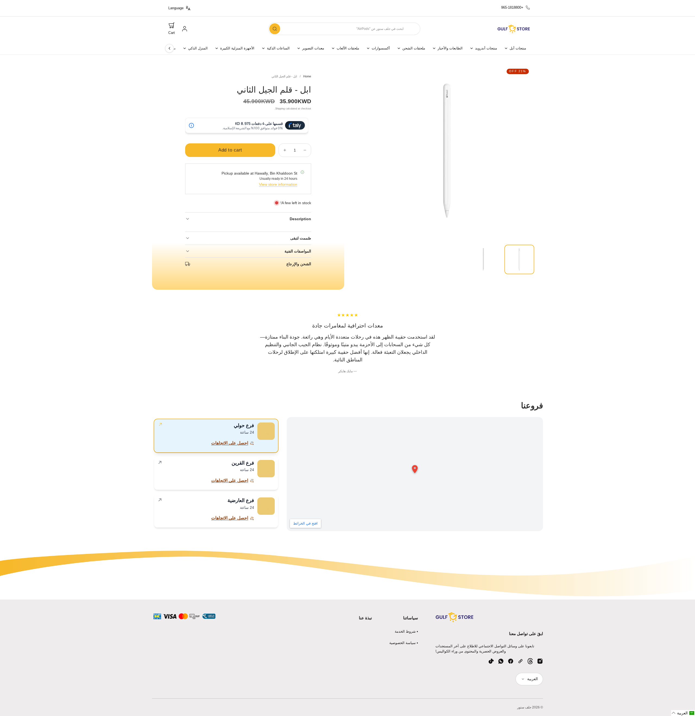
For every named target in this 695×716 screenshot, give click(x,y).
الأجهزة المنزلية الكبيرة (237, 48)
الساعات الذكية (278, 48)
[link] (184, 28)
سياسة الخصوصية (402, 643)
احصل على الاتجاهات (229, 443)
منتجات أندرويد (486, 48)
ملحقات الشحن (413, 48)
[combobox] (344, 29)
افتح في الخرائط (305, 523)
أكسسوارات (381, 48)
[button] (171, 29)
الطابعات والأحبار (450, 48)
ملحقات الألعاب (348, 48)
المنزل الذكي (198, 48)
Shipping (280, 108)
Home (307, 76)
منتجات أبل (518, 48)
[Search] (274, 28)
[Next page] (169, 48)
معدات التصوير (313, 48)
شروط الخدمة (405, 631)
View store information (278, 184)
